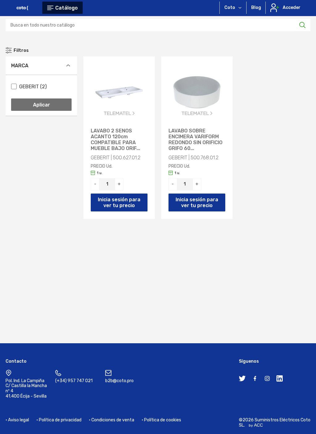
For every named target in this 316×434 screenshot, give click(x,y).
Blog (256, 7)
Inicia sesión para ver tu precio (119, 202)
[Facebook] (255, 379)
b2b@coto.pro (119, 380)
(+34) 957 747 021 (74, 380)
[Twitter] (242, 379)
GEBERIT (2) (33, 87)
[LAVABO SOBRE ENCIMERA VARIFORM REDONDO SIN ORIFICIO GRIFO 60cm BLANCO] (196, 92)
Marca (19, 66)
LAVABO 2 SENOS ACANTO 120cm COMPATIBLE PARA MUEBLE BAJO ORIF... (115, 139)
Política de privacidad (60, 420)
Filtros (21, 50)
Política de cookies (162, 420)
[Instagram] (267, 379)
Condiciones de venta (112, 420)
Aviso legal (18, 420)
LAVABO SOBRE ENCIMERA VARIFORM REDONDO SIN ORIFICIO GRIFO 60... (195, 139)
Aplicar (41, 105)
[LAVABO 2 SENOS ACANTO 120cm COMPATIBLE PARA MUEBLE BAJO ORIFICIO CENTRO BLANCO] (119, 92)
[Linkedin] (279, 379)
